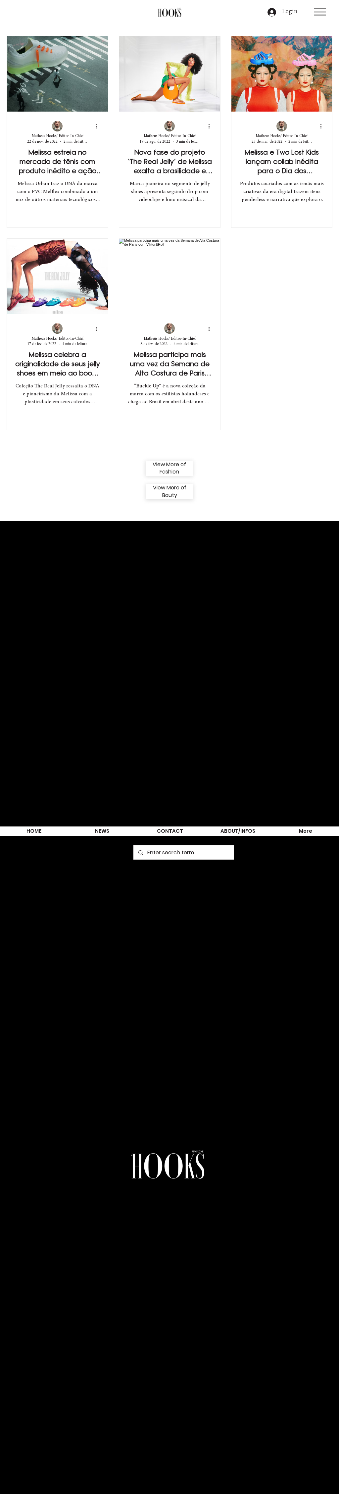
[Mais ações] (99, 126)
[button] (320, 12)
